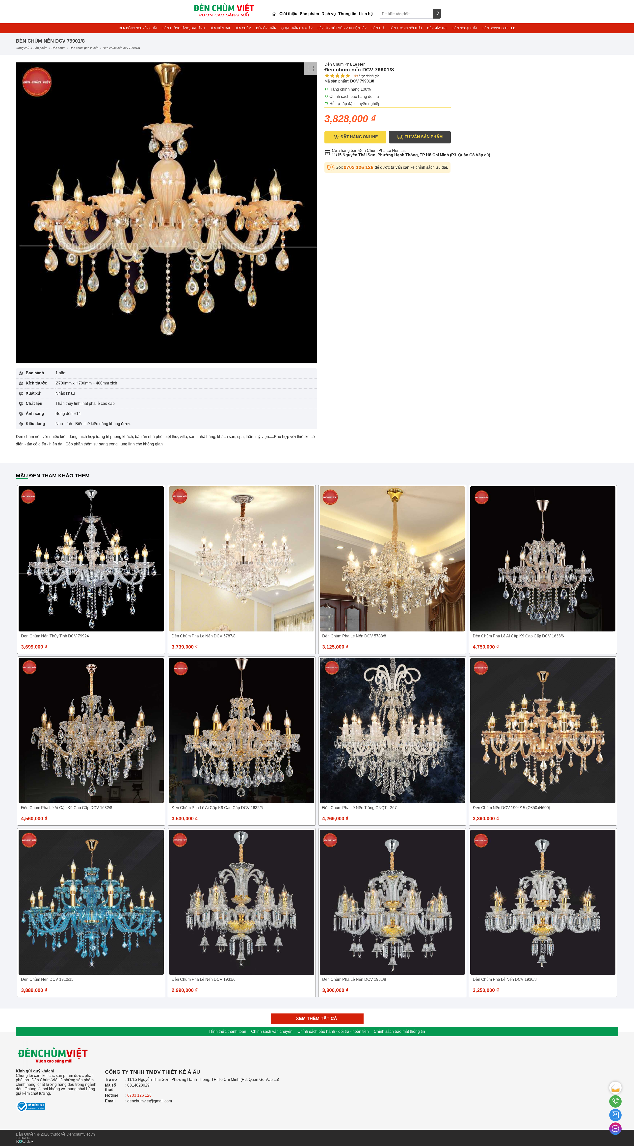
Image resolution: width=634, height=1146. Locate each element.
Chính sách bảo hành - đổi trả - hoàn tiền (333, 1031)
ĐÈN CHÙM (243, 28)
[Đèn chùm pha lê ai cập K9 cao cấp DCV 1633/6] (542, 558)
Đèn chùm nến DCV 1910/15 (47, 979)
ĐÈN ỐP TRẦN (266, 28)
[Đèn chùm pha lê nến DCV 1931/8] (392, 902)
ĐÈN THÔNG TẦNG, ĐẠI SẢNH (183, 28)
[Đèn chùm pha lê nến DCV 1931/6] (241, 902)
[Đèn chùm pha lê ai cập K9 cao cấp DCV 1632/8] (91, 730)
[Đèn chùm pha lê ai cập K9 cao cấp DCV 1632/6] (241, 730)
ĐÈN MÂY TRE (437, 28)
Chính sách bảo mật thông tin (399, 1031)
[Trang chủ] (274, 14)
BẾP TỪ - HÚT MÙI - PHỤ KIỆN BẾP (342, 28)
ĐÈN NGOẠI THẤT (464, 28)
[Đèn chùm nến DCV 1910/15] (91, 902)
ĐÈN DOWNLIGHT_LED (498, 28)
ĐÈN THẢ (378, 28)
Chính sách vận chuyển (271, 1031)
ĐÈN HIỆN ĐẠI (220, 28)
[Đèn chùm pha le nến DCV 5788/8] (392, 558)
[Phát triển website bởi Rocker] (25, 1135)
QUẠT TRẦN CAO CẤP (297, 28)
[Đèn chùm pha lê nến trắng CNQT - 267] (392, 730)
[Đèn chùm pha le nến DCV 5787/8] (241, 558)
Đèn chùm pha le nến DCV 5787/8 (204, 636)
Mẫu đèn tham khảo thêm (53, 475)
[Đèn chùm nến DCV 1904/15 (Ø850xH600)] (542, 730)
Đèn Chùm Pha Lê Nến (84, 48)
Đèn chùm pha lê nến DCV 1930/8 (505, 979)
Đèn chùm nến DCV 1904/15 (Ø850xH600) (511, 808)
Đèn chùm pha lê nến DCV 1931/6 (204, 979)
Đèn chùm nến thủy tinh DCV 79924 (55, 636)
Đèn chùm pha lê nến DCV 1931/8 (354, 979)
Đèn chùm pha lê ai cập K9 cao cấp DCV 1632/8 (66, 808)
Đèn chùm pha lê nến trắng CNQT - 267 (359, 808)
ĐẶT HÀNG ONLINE (359, 137)
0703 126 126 (359, 167)
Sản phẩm (40, 48)
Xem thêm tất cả (317, 1018)
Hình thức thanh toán (227, 1031)
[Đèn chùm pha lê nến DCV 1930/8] (542, 902)
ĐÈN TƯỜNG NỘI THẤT (406, 28)
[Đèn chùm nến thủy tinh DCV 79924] (91, 558)
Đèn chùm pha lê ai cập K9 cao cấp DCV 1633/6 (518, 636)
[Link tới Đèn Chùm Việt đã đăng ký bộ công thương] (58, 1104)
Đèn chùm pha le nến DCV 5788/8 (354, 636)
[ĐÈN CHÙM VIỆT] (53, 1040)
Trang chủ (22, 48)
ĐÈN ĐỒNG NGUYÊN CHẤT (138, 28)
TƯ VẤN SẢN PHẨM (423, 137)
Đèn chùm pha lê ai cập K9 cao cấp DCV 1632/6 (217, 808)
